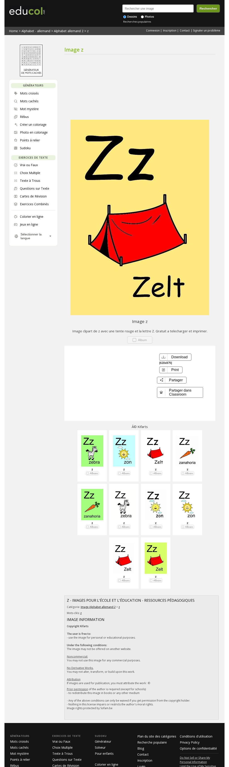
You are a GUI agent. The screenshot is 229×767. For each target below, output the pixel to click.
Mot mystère (19, 753)
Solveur (100, 747)
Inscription (169, 30)
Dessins (132, 17)
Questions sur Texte (67, 759)
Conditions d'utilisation (196, 736)
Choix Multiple (62, 747)
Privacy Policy (189, 742)
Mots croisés (19, 741)
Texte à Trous (62, 753)
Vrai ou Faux (61, 741)
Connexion (153, 30)
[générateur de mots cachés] (31, 75)
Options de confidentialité (198, 748)
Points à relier (20, 759)
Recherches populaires (137, 21)
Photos (149, 17)
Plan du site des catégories (156, 736)
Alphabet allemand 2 (68, 31)
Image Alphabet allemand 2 (98, 607)
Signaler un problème (206, 30)
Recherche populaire (152, 742)
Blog (140, 748)
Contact (185, 30)
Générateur (103, 741)
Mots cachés (19, 747)
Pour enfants (104, 753)
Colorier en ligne (106, 764)
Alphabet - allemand (35, 31)
